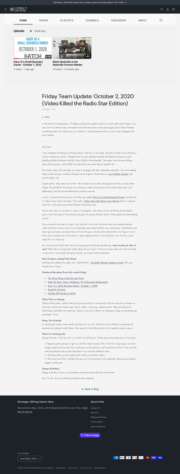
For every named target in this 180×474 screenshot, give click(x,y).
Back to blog (92, 389)
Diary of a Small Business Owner (109, 197)
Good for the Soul (56, 289)
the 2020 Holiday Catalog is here (107, 262)
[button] (5, 9)
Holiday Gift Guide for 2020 (62, 293)
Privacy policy (73, 468)
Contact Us (95, 408)
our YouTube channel (118, 174)
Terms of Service (98, 426)
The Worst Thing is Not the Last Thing (66, 278)
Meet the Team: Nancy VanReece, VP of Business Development (78, 282)
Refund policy (60, 468)
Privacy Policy (97, 422)
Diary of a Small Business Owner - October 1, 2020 (73, 285)
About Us (95, 412)
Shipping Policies (98, 417)
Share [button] (47, 117)
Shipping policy (100, 468)
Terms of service (86, 468)
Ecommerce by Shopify (45, 468)
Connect (27, 468)
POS (31, 468)
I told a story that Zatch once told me (101, 201)
